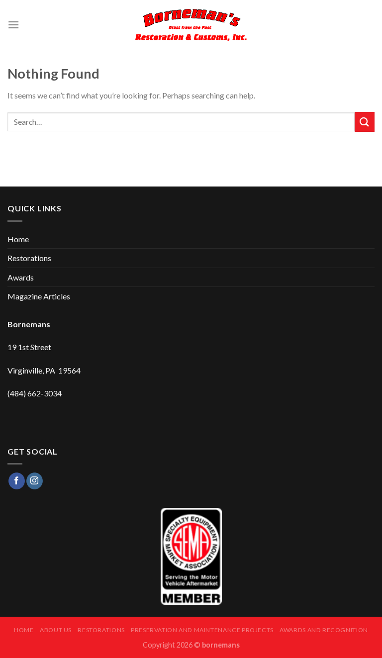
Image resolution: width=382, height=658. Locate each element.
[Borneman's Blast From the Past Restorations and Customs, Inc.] (191, 25)
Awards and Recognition (324, 630)
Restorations (29, 258)
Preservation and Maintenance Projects (202, 630)
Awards (20, 277)
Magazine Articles (38, 296)
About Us (56, 630)
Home (18, 239)
